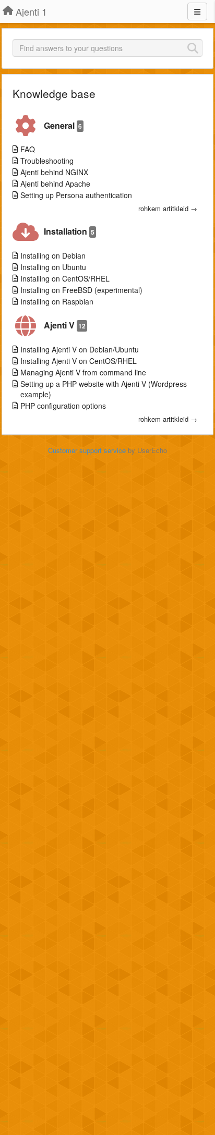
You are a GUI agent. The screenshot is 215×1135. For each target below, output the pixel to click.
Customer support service (87, 450)
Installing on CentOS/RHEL (65, 278)
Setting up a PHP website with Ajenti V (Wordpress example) (103, 389)
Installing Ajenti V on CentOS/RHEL (78, 361)
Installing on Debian (53, 255)
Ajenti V (65, 325)
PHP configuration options (63, 405)
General (63, 125)
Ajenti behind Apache (55, 183)
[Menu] (197, 11)
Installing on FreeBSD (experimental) (81, 290)
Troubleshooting (47, 160)
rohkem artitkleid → (167, 208)
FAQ (27, 149)
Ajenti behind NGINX (54, 172)
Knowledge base (54, 93)
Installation (69, 231)
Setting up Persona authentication (76, 195)
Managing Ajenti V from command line (83, 372)
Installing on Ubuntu (53, 267)
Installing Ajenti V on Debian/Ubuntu (79, 349)
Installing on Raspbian (56, 301)
